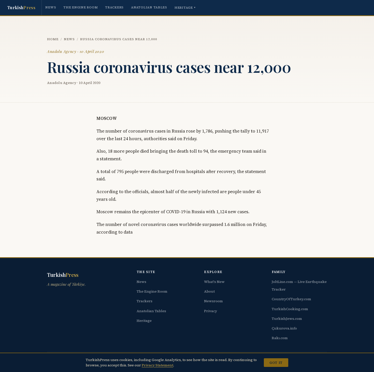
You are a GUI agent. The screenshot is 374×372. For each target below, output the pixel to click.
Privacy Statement (157, 365)
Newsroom (213, 301)
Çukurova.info (284, 328)
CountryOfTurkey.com (291, 299)
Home (53, 39)
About (209, 291)
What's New (214, 281)
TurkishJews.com (287, 318)
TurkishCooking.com (290, 308)
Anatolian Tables (149, 7)
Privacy (210, 310)
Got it (275, 362)
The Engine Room (80, 7)
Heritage (185, 7)
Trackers (114, 7)
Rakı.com (280, 337)
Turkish (21, 7)
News (50, 7)
